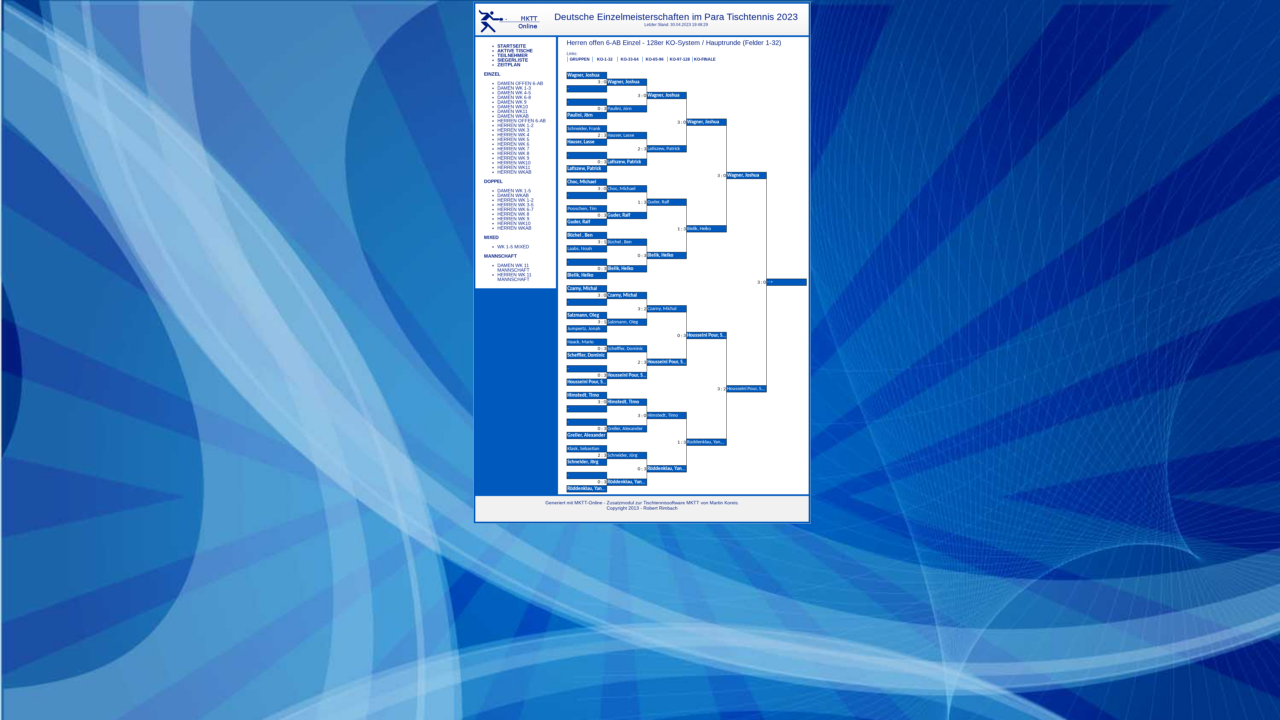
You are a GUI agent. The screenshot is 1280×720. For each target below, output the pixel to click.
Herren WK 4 (513, 134)
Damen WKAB (513, 116)
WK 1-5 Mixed (513, 246)
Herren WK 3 (513, 130)
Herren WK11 (513, 167)
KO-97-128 (680, 59)
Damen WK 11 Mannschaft (513, 268)
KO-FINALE (705, 59)
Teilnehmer (512, 55)
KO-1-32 (605, 59)
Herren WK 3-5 (515, 204)
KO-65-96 (655, 59)
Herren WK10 (514, 162)
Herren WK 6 (513, 144)
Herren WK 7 (513, 148)
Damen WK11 (512, 111)
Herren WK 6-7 (515, 209)
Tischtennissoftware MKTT (671, 502)
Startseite (511, 46)
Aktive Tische (515, 50)
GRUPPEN (580, 59)
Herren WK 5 (513, 139)
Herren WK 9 (513, 158)
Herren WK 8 (513, 153)
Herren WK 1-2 (515, 125)
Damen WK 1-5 (514, 190)
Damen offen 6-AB (520, 83)
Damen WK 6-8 (514, 97)
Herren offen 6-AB (521, 120)
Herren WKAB (514, 172)
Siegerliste (512, 60)
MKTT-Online (588, 502)
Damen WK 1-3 (514, 88)
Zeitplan (508, 64)
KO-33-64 (630, 59)
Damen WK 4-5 (514, 92)
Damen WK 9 (512, 102)
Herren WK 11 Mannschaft (514, 277)
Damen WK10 (512, 106)
